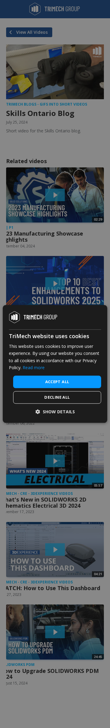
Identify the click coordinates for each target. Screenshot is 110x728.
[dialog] (55, 364)
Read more (34, 367)
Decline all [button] (57, 397)
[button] (55, 411)
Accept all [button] (57, 381)
